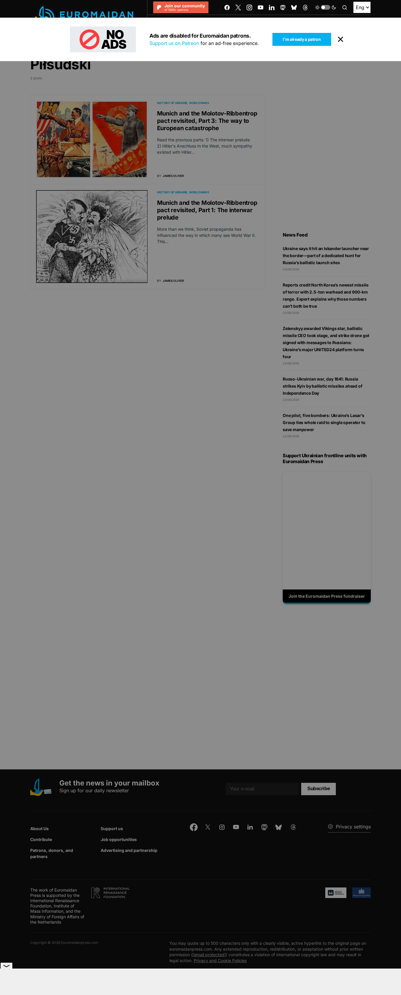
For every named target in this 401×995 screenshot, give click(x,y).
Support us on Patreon (174, 43)
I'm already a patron (302, 39)
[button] (325, 7)
